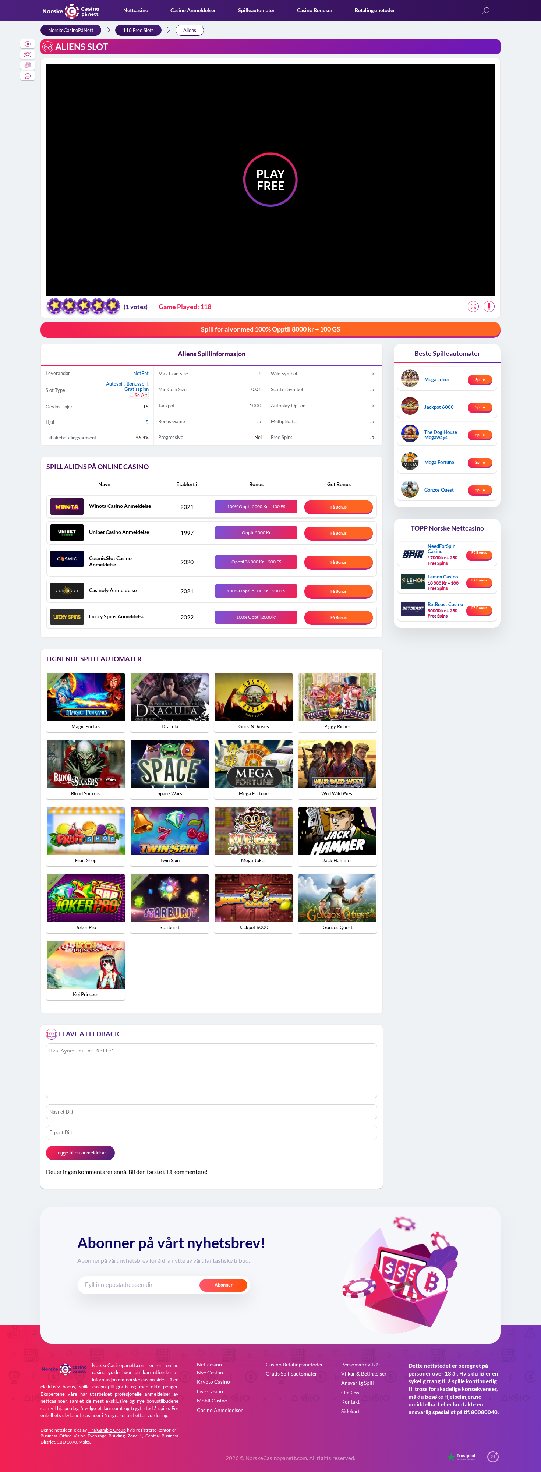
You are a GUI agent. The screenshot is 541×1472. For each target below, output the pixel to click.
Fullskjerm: (473, 306)
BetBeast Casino (445, 604)
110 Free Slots (138, 30)
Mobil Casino (212, 1400)
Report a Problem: (489, 306)
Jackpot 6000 (439, 407)
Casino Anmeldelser (193, 10)
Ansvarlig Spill (357, 1383)
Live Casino (210, 1391)
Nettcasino (135, 10)
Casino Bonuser (315, 10)
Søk (485, 11)
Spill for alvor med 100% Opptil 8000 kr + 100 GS (270, 329)
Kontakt (350, 1401)
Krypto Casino (213, 1382)
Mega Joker (436, 379)
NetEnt (141, 373)
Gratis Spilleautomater (291, 1373)
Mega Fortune (439, 462)
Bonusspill (137, 384)
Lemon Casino (443, 577)
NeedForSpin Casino (441, 548)
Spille (480, 379)
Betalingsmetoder (375, 10)
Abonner (224, 1285)
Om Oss (350, 1392)
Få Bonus (338, 507)
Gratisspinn (136, 389)
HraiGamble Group (107, 1430)
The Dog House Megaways (440, 434)
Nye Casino (210, 1372)
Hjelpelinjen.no (463, 1396)
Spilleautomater (256, 10)
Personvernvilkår (361, 1364)
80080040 (484, 1412)
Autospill (115, 384)
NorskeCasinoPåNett (70, 30)
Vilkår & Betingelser (364, 1373)
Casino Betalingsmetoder (294, 1364)
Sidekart (350, 1411)
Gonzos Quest (439, 490)
